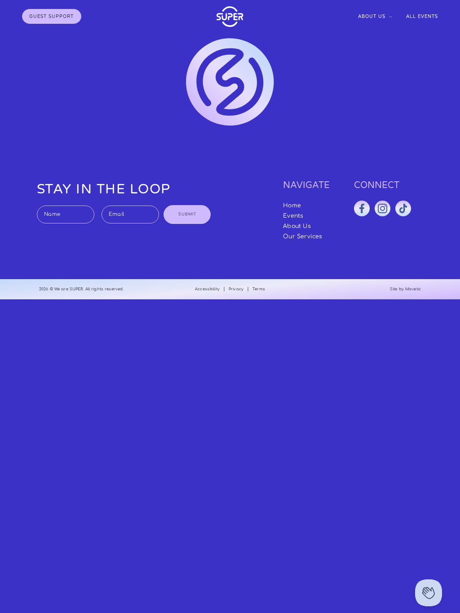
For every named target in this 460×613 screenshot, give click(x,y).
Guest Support (51, 16)
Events (293, 216)
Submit (187, 214)
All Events (422, 16)
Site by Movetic (405, 289)
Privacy (236, 289)
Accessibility (207, 289)
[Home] (230, 16)
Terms (258, 289)
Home (292, 205)
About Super (375, 35)
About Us (371, 16)
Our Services (375, 44)
